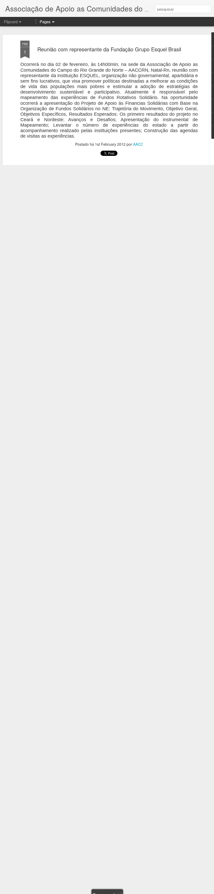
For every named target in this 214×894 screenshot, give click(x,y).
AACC (138, 144)
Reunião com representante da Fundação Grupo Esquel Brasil (109, 49)
